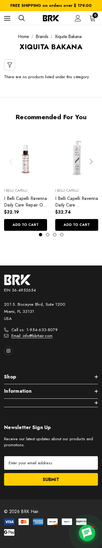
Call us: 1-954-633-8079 (34, 330)
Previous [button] (11, 161)
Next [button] (91, 161)
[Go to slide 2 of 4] (47, 234)
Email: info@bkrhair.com (31, 336)
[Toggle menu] (7, 18)
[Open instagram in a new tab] (8, 350)
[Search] (21, 18)
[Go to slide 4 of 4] (61, 234)
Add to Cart (26, 224)
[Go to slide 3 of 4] (54, 234)
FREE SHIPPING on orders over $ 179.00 (51, 5)
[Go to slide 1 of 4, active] (40, 234)
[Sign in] (78, 18)
